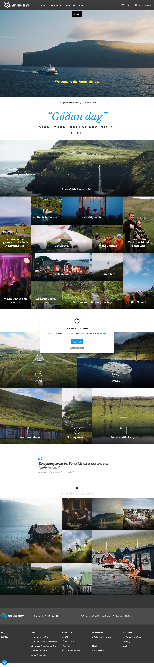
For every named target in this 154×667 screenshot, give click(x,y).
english (4, 637)
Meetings (147, 5)
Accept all (77, 342)
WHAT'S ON (70, 5)
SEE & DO (41, 5)
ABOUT (82, 5)
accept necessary (77, 347)
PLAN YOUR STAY (55, 5)
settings (103, 333)
